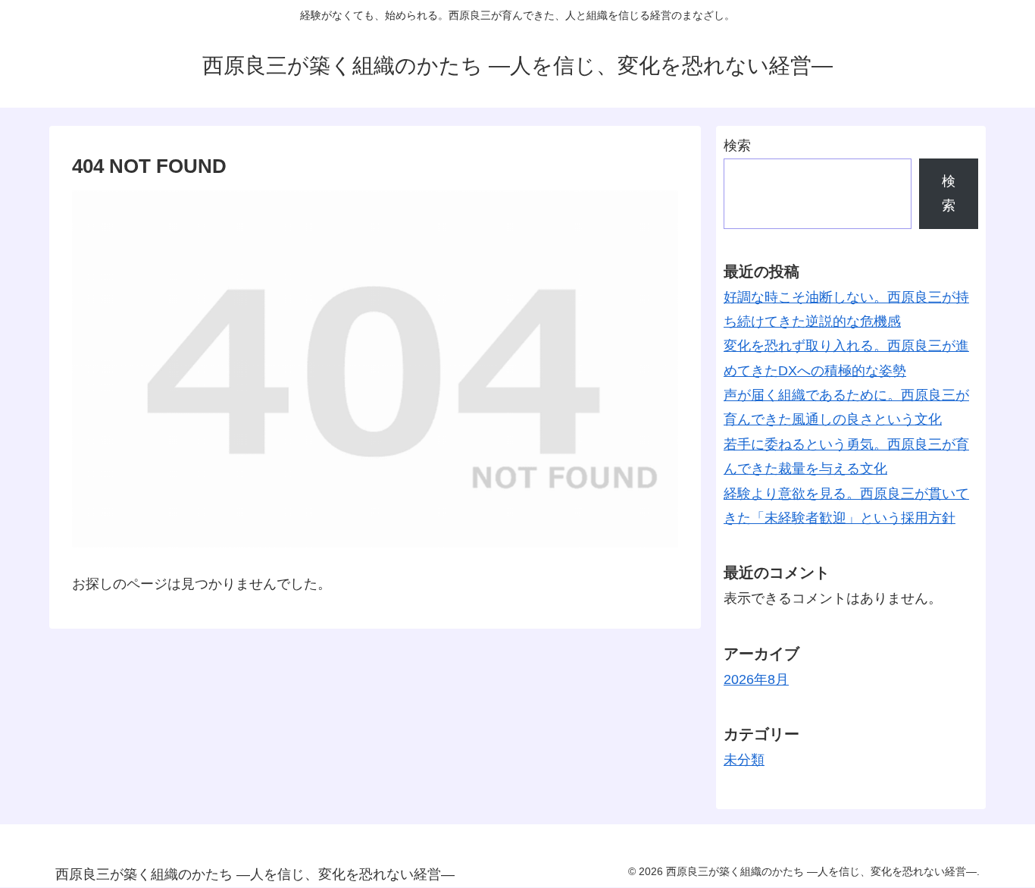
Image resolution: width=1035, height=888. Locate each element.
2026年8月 (756, 679)
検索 (737, 145)
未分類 (744, 759)
